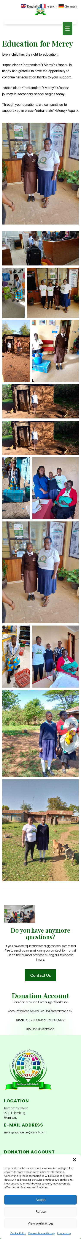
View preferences (40, 1223)
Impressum (64, 1233)
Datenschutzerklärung (41, 1233)
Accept (41, 1199)
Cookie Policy (18, 1233)
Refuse (41, 1211)
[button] (74, 1160)
